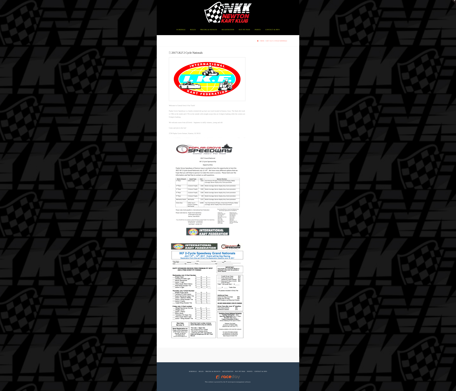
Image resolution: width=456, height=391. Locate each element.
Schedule (193, 371)
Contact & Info (260, 371)
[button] (453, 2)
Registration (227, 371)
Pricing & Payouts (213, 371)
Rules (201, 371)
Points (249, 371)
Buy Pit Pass (240, 371)
